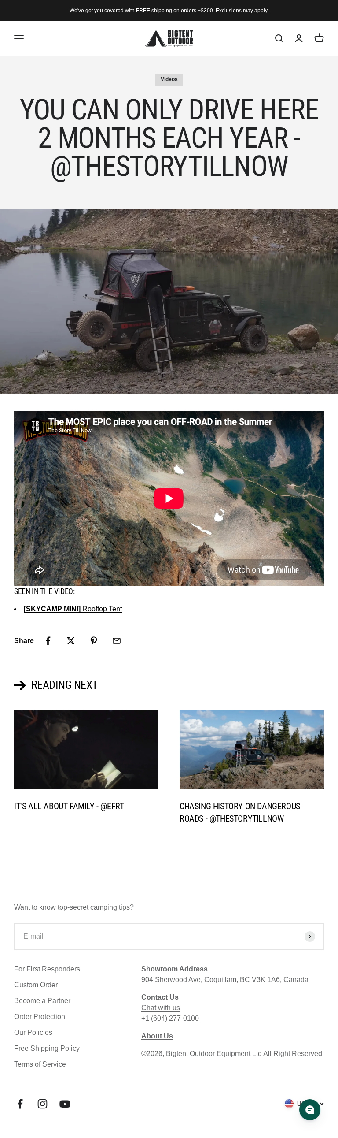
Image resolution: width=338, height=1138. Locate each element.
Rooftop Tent (73, 609)
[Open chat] (309, 1109)
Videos (169, 79)
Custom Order (36, 985)
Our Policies (33, 1032)
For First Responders (47, 969)
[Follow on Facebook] (20, 1104)
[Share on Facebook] (48, 641)
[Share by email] (116, 641)
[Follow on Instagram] (42, 1104)
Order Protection (39, 1016)
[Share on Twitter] (71, 641)
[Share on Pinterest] (94, 641)
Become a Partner (42, 1000)
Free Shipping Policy (47, 1048)
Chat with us (160, 1008)
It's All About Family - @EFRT (69, 806)
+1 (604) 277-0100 (170, 1018)
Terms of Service (40, 1064)
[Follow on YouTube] (65, 1104)
